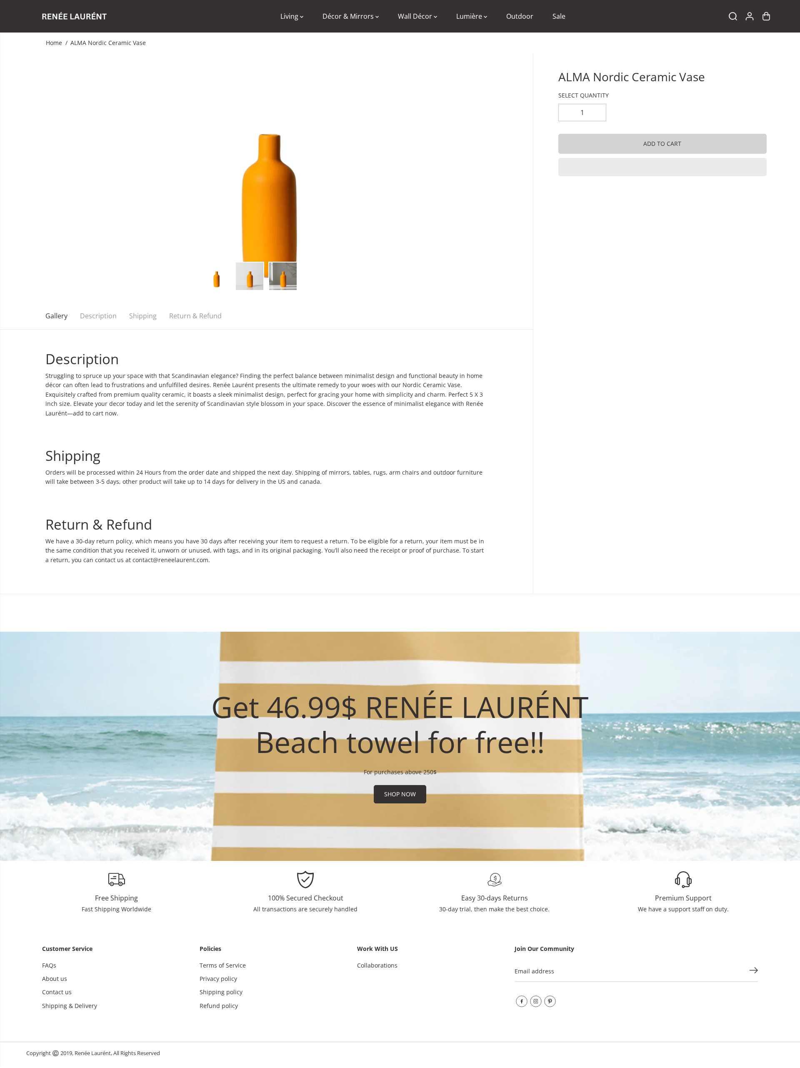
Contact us (57, 992)
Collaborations (377, 965)
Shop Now (400, 794)
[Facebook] (522, 1001)
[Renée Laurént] (74, 16)
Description (98, 315)
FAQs (49, 965)
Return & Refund (195, 315)
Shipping (143, 315)
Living (290, 16)
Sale (558, 16)
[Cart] (766, 16)
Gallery (56, 315)
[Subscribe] (754, 971)
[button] (662, 167)
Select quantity (583, 95)
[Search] (732, 16)
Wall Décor (416, 16)
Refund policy (219, 1006)
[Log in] (749, 16)
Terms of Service (223, 965)
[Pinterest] (550, 1001)
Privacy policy (218, 979)
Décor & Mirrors (348, 16)
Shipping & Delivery (69, 1006)
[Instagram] (536, 1001)
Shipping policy (221, 992)
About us (54, 979)
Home (54, 43)
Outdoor (519, 16)
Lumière (470, 16)
